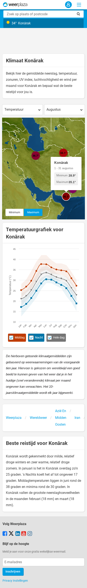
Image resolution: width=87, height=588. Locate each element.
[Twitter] (11, 534)
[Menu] (79, 4)
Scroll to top (80, 581)
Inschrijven (12, 571)
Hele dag (59, 337)
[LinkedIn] (17, 534)
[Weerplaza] (15, 5)
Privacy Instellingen (15, 580)
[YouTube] (23, 534)
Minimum (14, 212)
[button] (40, 160)
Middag (20, 337)
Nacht (39, 337)
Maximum (33, 212)
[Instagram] (29, 534)
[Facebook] (5, 534)
